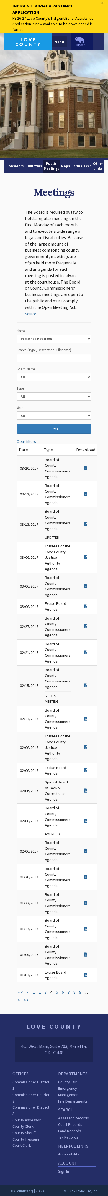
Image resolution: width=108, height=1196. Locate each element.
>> (26, 1000)
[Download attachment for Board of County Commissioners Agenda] (85, 468)
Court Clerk (21, 1145)
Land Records (69, 1130)
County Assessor (26, 1119)
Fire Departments (73, 1101)
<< (20, 992)
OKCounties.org (22, 1191)
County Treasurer (26, 1139)
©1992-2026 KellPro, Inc (80, 1191)
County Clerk (23, 1126)
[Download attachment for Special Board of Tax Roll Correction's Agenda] (85, 790)
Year (20, 407)
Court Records (70, 1124)
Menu (59, 41)
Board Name (26, 369)
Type (20, 388)
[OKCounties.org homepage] (82, 41)
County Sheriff (24, 1132)
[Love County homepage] (28, 41)
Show (21, 330)
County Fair (67, 1081)
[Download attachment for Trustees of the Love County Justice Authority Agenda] (85, 557)
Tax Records (68, 1137)
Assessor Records (73, 1118)
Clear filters (26, 441)
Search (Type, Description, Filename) (44, 350)
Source (30, 314)
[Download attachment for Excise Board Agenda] (85, 606)
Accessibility (68, 1154)
